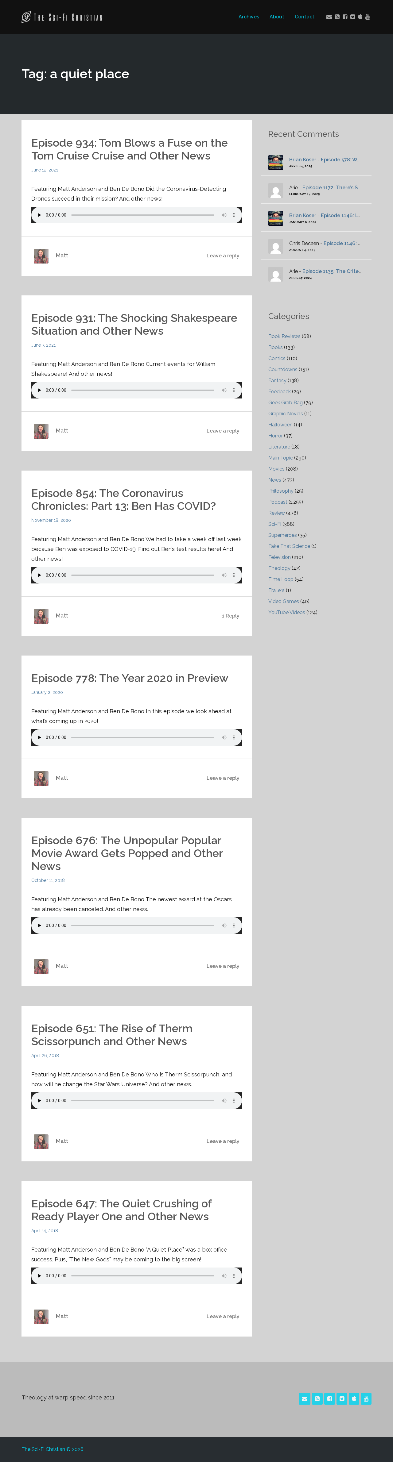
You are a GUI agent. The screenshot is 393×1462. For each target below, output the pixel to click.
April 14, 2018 (44, 1230)
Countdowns (283, 369)
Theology (279, 568)
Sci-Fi (274, 524)
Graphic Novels (285, 414)
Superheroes (282, 535)
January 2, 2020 (47, 692)
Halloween (280, 425)
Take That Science (289, 546)
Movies (276, 469)
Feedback (279, 391)
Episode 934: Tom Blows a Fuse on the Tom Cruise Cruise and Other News (129, 149)
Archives (249, 17)
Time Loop (281, 579)
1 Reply (230, 616)
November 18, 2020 (51, 520)
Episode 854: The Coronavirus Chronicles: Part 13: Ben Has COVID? (123, 499)
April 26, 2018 (45, 1055)
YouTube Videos (286, 612)
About (277, 17)
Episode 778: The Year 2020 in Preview (129, 677)
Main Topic (280, 458)
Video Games (283, 601)
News (274, 480)
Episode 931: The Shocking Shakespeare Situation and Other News (134, 324)
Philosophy (281, 491)
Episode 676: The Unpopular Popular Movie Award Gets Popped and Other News (127, 853)
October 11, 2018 (48, 880)
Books (275, 347)
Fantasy (277, 380)
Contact (304, 17)
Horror (275, 436)
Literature (279, 447)
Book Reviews (284, 336)
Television (279, 557)
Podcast (277, 502)
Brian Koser (302, 160)
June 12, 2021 (44, 169)
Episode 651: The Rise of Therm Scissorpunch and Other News (112, 1035)
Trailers (276, 590)
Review (276, 513)
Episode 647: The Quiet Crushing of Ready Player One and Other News (121, 1210)
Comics (277, 358)
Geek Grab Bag (285, 403)
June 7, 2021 (43, 345)
